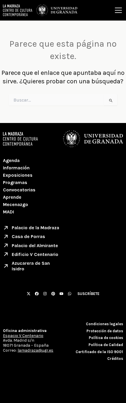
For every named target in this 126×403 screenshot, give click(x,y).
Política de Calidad (105, 345)
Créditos (115, 358)
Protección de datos (104, 331)
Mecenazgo (15, 204)
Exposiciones (18, 175)
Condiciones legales (104, 324)
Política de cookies (106, 337)
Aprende (12, 197)
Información (16, 168)
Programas (15, 182)
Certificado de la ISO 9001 (99, 352)
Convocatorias (19, 190)
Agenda (11, 160)
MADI (8, 212)
